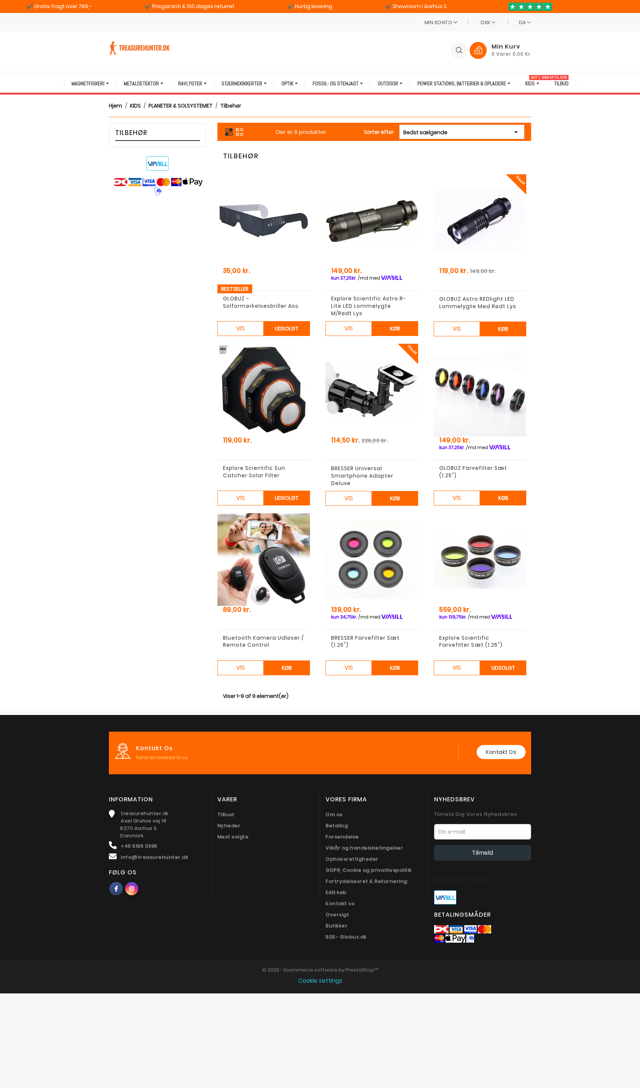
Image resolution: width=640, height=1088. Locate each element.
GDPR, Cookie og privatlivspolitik (369, 870)
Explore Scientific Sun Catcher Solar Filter (254, 471)
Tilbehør (131, 132)
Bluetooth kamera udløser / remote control (263, 641)
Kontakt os (501, 752)
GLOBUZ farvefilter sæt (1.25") (473, 471)
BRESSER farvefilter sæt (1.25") (365, 641)
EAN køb (336, 892)
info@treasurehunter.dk (154, 857)
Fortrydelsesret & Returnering (366, 881)
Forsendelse (342, 836)
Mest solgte (233, 836)
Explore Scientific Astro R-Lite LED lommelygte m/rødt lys (368, 306)
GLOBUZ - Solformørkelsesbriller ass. (261, 302)
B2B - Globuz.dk (346, 936)
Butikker (336, 925)
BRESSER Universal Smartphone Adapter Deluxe (362, 476)
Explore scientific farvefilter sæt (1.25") (471, 641)
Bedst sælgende (461, 132)
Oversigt (337, 914)
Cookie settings (320, 980)
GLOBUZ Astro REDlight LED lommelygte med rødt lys (477, 302)
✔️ (59, 6)
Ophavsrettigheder (352, 859)
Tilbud (225, 814)
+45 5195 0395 (139, 846)
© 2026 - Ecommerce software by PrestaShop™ (320, 969)
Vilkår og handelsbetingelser (364, 847)
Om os (334, 814)
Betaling (337, 825)
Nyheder (229, 825)
